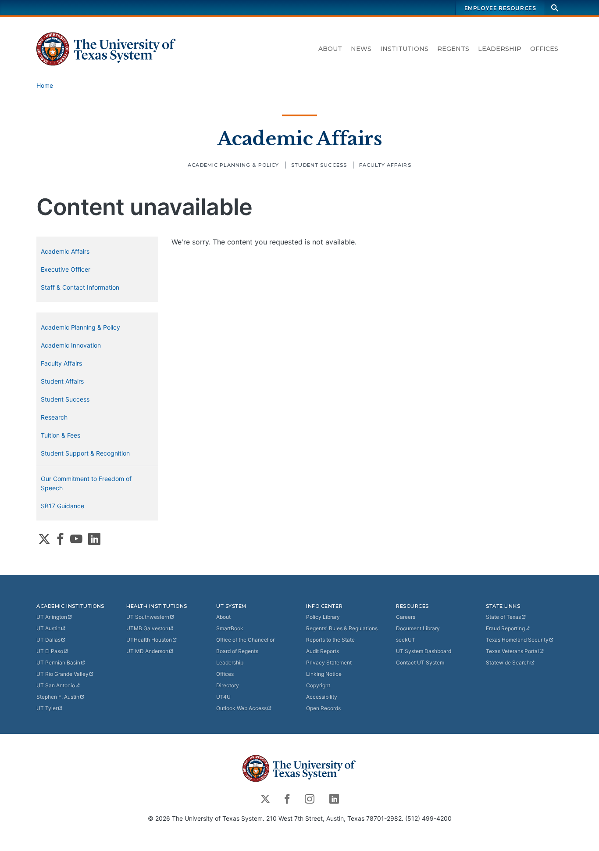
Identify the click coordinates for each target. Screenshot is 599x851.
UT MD (147, 651)
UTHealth (149, 639)
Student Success (319, 165)
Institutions (404, 49)
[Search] (554, 7)
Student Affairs (62, 381)
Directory (227, 685)
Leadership (499, 49)
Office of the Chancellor (245, 639)
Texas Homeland (517, 639)
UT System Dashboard (423, 651)
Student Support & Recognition (85, 453)
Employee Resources (500, 8)
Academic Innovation (71, 345)
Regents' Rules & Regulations (342, 628)
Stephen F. (57, 696)
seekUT (405, 639)
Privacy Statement (329, 662)
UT (51, 617)
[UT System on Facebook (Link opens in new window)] (60, 539)
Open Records (323, 708)
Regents (453, 49)
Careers (405, 617)
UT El (49, 651)
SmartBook (229, 628)
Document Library (418, 628)
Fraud (505, 628)
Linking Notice (324, 674)
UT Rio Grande (62, 674)
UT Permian (58, 662)
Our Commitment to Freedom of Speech (86, 483)
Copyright (318, 685)
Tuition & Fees (60, 435)
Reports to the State (330, 639)
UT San (55, 685)
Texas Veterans (512, 651)
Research (54, 417)
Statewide (508, 662)
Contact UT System (420, 662)
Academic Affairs (299, 138)
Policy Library (323, 617)
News (361, 49)
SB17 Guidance (62, 506)
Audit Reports (322, 651)
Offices (544, 49)
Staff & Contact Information (80, 287)
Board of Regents (237, 651)
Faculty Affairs (385, 165)
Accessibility (321, 696)
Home (44, 85)
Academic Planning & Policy (233, 165)
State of (503, 617)
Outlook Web (241, 708)
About (330, 49)
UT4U (223, 696)
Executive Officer (65, 269)
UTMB (147, 628)
